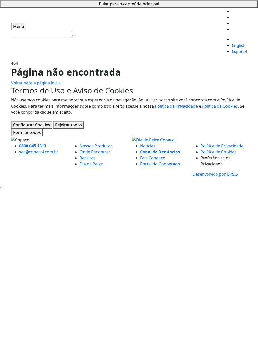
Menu (18, 26)
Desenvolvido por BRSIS (215, 174)
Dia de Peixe (91, 164)
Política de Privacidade (176, 106)
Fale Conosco (152, 158)
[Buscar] (74, 35)
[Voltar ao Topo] (2, 187)
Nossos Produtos (96, 146)
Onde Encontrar (95, 152)
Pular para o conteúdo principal (129, 4)
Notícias (147, 146)
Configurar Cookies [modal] (31, 125)
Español (239, 51)
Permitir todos (27, 132)
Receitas (87, 158)
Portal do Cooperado (160, 164)
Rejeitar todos (68, 125)
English (239, 45)
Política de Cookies (220, 106)
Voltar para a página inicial (36, 83)
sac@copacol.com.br (38, 152)
